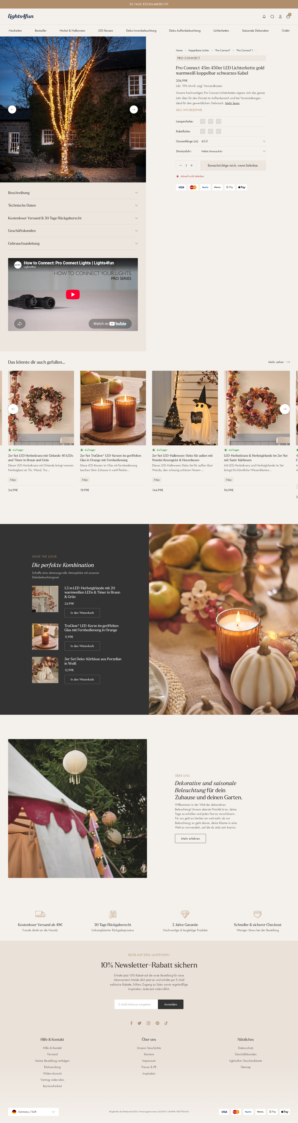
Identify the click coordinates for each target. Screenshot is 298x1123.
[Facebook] (131, 1023)
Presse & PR (148, 1067)
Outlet (285, 30)
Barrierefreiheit (52, 1086)
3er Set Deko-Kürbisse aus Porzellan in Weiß (92, 661)
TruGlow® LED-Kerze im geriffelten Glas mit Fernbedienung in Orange (91, 628)
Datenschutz (245, 1048)
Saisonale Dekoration (255, 30)
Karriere (149, 1054)
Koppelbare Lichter (199, 50)
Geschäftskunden (246, 1054)
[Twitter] (139, 1023)
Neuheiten (15, 30)
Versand (52, 1054)
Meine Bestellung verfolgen (52, 1061)
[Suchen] (272, 17)
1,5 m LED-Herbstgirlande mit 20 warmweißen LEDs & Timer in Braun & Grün (92, 592)
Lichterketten (221, 30)
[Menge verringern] (179, 165)
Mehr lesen (232, 103)
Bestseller (41, 30)
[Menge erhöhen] (193, 165)
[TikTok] (166, 1023)
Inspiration (149, 1073)
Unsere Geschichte (149, 1048)
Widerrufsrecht (52, 1073)
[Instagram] (148, 1023)
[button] (264, 17)
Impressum (149, 1061)
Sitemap (246, 1067)
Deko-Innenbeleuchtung (141, 30)
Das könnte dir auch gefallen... (36, 362)
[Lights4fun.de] (21, 16)
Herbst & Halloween (72, 30)
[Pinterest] (157, 1023)
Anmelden (170, 1004)
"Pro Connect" (222, 50)
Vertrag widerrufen (52, 1080)
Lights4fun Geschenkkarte (245, 1061)
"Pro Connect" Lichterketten (251, 50)
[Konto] (280, 17)
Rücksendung (52, 1067)
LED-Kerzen (105, 30)
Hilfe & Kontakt (52, 1048)
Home (179, 50)
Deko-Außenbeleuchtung (184, 30)
